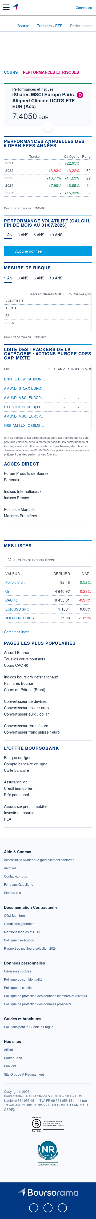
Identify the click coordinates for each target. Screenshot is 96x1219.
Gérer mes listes (17, 631)
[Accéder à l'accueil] (7, 25)
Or (7, 591)
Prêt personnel (16, 794)
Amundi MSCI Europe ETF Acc (31, 416)
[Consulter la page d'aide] (69, 7)
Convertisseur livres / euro (26, 725)
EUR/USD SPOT (18, 609)
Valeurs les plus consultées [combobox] (31, 559)
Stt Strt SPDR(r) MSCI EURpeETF (35, 406)
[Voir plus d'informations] (90, 143)
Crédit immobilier (18, 788)
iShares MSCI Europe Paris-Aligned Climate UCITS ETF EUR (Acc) (43, 100)
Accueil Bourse (16, 652)
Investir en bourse (19, 812)
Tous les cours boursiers (24, 658)
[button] (6, 7)
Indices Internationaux (22, 491)
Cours (11, 72)
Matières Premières (20, 515)
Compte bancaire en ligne (25, 763)
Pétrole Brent (15, 582)
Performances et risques (51, 72)
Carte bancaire (16, 770)
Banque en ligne (17, 757)
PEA (7, 819)
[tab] (8, 236)
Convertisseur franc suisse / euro (32, 732)
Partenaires (13, 479)
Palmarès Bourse (18, 683)
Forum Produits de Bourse (26, 473)
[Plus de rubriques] (87, 72)
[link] (39, 859)
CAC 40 (11, 600)
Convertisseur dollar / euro (26, 707)
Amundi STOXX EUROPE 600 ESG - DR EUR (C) (43, 388)
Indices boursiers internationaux (31, 676)
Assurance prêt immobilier (26, 806)
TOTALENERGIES (19, 617)
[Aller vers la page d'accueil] (15, 7)
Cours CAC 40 (16, 665)
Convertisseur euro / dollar (26, 714)
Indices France (16, 497)
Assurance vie (16, 781)
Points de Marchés (19, 509)
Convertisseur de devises (25, 701)
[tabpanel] (48, 251)
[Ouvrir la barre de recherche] (61, 7)
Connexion (84, 8)
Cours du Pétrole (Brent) (24, 689)
